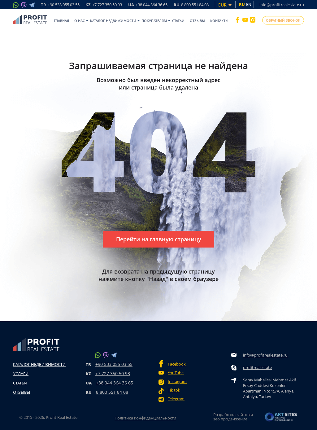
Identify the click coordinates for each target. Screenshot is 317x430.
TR (60, 5)
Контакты (219, 20)
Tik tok (174, 390)
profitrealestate (257, 367)
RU (191, 5)
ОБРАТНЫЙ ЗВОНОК (283, 20)
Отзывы (197, 20)
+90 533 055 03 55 (113, 364)
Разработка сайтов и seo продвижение (233, 416)
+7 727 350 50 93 (112, 373)
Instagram (177, 382)
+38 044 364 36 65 (114, 383)
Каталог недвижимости (113, 20)
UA (147, 5)
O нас (79, 20)
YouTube (176, 373)
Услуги (20, 373)
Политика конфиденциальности (145, 418)
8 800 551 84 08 (112, 392)
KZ (103, 5)
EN (248, 4)
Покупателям (154, 20)
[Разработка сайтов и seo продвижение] (281, 419)
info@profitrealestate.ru (281, 4)
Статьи (178, 20)
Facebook (177, 364)
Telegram (176, 399)
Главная (61, 20)
